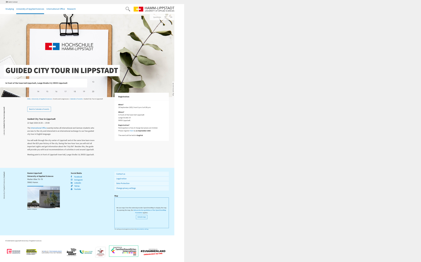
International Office (39, 128)
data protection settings (143, 229)
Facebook (78, 176)
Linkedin (77, 183)
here (131, 131)
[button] (52, 188)
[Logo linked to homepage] (154, 9)
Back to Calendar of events (39, 109)
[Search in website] (128, 9)
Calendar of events (76, 99)
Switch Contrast (12, 2)
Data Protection (122, 183)
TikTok (76, 186)
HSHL (29, 99)
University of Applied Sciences (42, 99)
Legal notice (121, 178)
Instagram (78, 180)
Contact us (120, 174)
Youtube (77, 189)
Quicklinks (157, 17)
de (172, 18)
